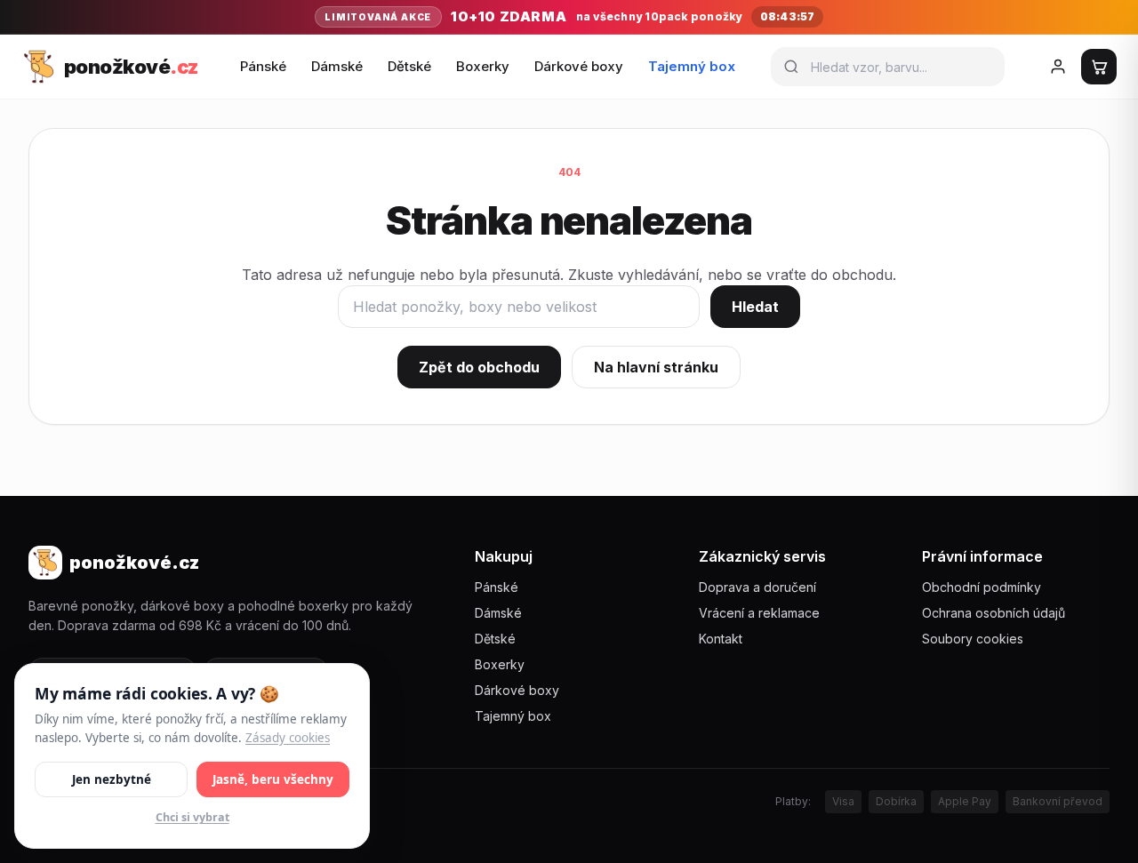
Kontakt (720, 638)
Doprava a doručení (757, 587)
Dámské (337, 66)
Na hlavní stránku (656, 367)
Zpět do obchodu (479, 367)
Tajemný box (691, 66)
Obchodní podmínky (981, 587)
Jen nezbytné (111, 779)
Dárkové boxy (578, 66)
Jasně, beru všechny (272, 779)
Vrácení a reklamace (759, 612)
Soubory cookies (972, 638)
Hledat (755, 307)
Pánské (263, 66)
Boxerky (482, 66)
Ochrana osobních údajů (993, 612)
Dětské (409, 66)
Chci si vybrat (192, 817)
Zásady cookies (287, 737)
